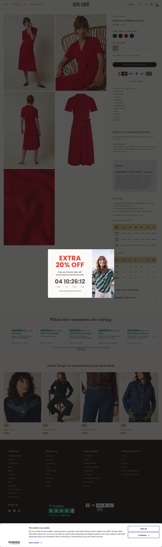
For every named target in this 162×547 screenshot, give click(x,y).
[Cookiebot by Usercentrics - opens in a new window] (14, 542)
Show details (34, 543)
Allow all (143, 529)
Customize (142, 535)
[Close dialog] (112, 251)
